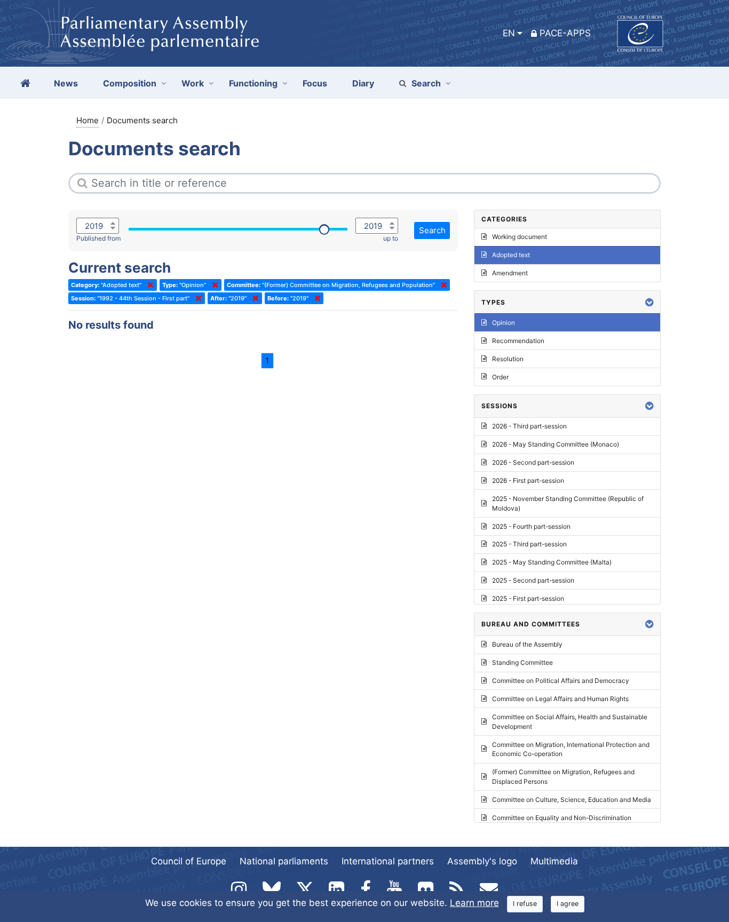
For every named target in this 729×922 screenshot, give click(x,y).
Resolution (508, 359)
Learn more (474, 902)
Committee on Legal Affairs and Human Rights (560, 699)
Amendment (510, 273)
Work (192, 83)
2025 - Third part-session (529, 544)
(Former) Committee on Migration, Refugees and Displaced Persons (563, 776)
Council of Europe (188, 861)
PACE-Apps (565, 33)
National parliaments (284, 861)
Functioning (253, 83)
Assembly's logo (482, 861)
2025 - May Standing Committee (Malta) (552, 562)
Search (426, 83)
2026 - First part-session (528, 480)
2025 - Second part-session (533, 580)
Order (500, 377)
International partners (388, 861)
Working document (519, 237)
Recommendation (518, 341)
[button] (649, 302)
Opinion (503, 323)
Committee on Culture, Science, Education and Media (571, 800)
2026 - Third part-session (529, 426)
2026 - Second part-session (533, 462)
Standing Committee (522, 662)
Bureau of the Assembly (527, 644)
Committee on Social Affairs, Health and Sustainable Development (569, 721)
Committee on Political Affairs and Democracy (560, 681)
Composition (129, 83)
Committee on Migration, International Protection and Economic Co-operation (570, 749)
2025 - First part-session (528, 598)
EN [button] (509, 33)
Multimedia (554, 861)
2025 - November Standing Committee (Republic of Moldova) (568, 503)
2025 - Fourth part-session (531, 526)
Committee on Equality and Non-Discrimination (561, 818)
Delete (148, 285)
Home (87, 120)
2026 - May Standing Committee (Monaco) (555, 444)
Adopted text (511, 255)
